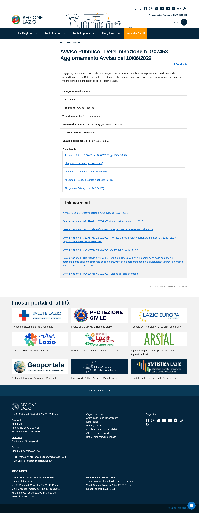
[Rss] (147, 425)
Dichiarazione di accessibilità (101, 429)
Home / (63, 42)
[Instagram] (150, 8)
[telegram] (173, 8)
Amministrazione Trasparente (102, 418)
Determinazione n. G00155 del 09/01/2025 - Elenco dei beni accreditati (101, 273)
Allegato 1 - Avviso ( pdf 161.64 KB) (84, 163)
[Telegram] (175, 420)
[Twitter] (156, 8)
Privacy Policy (93, 425)
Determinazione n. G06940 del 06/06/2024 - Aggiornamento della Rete (101, 249)
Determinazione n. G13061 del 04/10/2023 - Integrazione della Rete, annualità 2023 (108, 229)
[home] (29, 19)
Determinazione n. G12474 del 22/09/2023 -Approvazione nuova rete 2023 (103, 221)
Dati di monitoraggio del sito (101, 437)
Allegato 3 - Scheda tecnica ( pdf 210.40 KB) (89, 180)
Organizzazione (94, 414)
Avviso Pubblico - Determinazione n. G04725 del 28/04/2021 (95, 213)
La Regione (25, 33)
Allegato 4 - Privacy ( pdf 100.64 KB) (84, 188)
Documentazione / (73, 42)
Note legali (92, 421)
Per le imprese (81, 33)
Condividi (181, 64)
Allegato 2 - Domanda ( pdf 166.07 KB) (86, 171)
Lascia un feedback (99, 390)
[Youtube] (162, 8)
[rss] (184, 8)
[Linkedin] (168, 8)
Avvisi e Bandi (136, 33)
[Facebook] (145, 8)
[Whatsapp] (179, 8)
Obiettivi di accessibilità (98, 433)
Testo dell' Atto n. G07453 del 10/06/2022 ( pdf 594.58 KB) (96, 155)
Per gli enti (108, 33)
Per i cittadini (52, 33)
